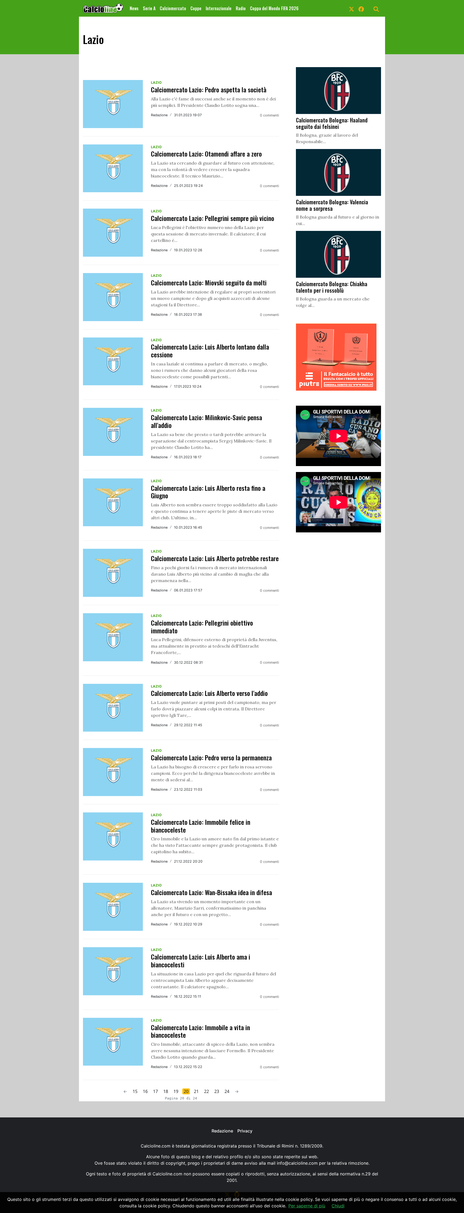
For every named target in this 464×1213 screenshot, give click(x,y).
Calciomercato (173, 8)
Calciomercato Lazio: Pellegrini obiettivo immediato (202, 626)
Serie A (149, 8)
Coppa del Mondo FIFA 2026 (274, 8)
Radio (241, 8)
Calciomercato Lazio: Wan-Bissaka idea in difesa (211, 892)
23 (216, 1091)
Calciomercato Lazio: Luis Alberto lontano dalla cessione (210, 350)
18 (165, 1091)
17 (155, 1091)
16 (145, 1091)
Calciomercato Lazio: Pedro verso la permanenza (211, 757)
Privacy (244, 1131)
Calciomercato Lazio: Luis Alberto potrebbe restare (215, 558)
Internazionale (218, 8)
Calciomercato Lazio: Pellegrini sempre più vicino (212, 218)
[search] (376, 8)
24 (226, 1091)
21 (196, 1091)
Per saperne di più (306, 1205)
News (134, 8)
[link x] (351, 8)
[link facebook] (361, 8)
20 (186, 1091)
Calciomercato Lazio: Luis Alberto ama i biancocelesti (200, 960)
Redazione (222, 1131)
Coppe (195, 8)
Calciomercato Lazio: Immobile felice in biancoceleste (200, 825)
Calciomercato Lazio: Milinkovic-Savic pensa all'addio (206, 421)
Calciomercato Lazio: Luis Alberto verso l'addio (209, 693)
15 (135, 1091)
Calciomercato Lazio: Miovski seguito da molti (209, 282)
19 (175, 1091)
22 (206, 1091)
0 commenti (269, 115)
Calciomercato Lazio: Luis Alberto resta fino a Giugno (208, 491)
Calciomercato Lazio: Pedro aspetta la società (208, 89)
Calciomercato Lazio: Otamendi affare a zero (206, 153)
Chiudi (338, 1205)
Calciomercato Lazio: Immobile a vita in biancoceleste (200, 1031)
